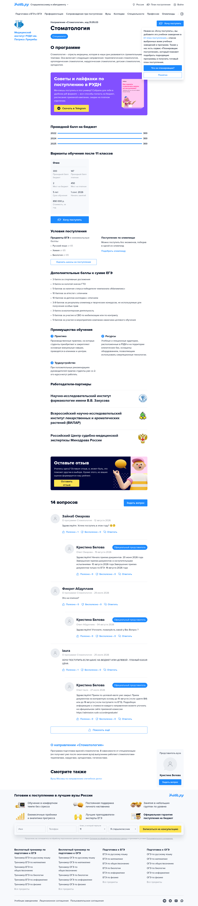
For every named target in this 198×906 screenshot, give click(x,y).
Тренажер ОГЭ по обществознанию (68, 869)
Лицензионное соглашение (54, 900)
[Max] (182, 901)
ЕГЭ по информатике (114, 872)
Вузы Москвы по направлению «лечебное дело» (76, 778)
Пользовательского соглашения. (160, 838)
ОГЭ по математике (157, 858)
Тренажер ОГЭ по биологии (73, 875)
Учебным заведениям (26, 900)
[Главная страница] (21, 4)
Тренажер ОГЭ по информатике (75, 879)
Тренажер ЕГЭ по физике (27, 884)
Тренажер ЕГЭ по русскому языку (32, 857)
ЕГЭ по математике (113, 858)
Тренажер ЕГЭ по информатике (31, 879)
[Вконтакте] (164, 901)
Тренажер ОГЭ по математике (74, 862)
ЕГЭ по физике (110, 877)
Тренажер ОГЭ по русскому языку (77, 857)
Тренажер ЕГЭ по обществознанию (23, 869)
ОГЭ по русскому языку (159, 854)
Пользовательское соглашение (87, 900)
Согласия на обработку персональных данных (108, 838)
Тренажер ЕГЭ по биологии (28, 875)
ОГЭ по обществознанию (160, 863)
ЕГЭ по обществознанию (116, 863)
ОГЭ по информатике (158, 872)
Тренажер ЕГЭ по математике (30, 862)
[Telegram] (170, 901)
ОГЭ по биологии (156, 868)
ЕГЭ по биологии (112, 868)
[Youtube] (176, 901)
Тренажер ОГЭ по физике (72, 884)
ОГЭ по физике (155, 877)
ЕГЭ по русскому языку (115, 854)
